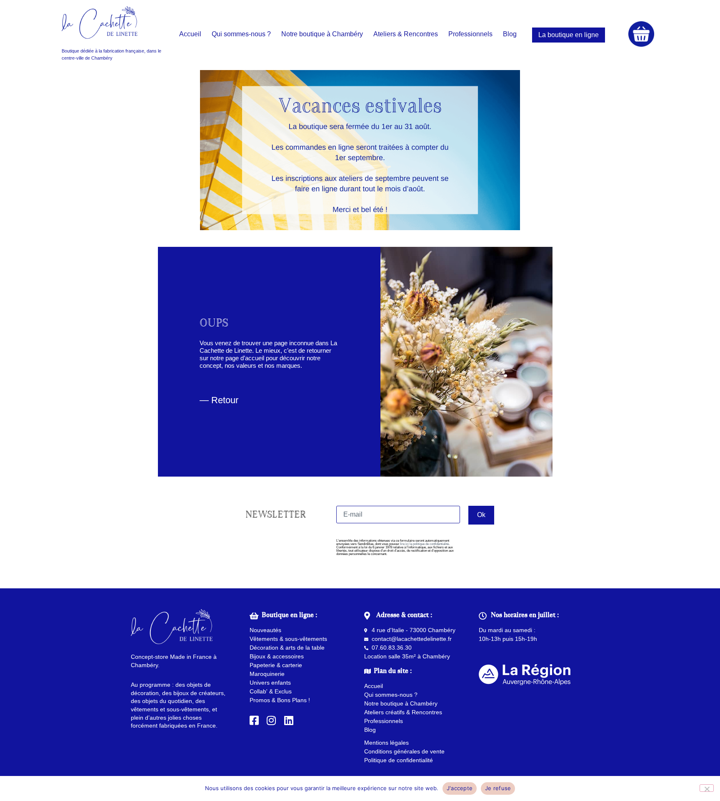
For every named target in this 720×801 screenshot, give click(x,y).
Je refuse (498, 788)
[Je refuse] (707, 788)
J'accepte (459, 788)
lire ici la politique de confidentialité (424, 544)
